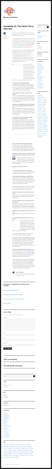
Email (4, 337)
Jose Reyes (10, 450)
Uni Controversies (6, 432)
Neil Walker (10, 453)
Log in (5, 394)
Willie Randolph (16, 457)
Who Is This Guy (40, 85)
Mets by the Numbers (10, 17)
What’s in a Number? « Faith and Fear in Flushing (15, 294)
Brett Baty (23, 444)
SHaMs (5, 423)
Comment (5, 317)
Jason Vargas (22, 448)
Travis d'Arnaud (6, 457)
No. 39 (24, 61)
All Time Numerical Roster (42, 35)
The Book (5, 387)
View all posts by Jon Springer (20, 275)
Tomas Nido (31, 455)
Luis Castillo (5, 451)
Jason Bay (17, 448)
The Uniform (6, 428)
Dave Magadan (16, 147)
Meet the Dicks (6, 414)
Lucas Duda (30, 450)
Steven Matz (22, 455)
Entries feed (5, 395)
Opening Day (6, 421)
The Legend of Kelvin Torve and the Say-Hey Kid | (15, 298)
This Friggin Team (6, 429)
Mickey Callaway (21, 451)
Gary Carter (25, 446)
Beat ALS (5, 412)
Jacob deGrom (10, 448)
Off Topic (39, 70)
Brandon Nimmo (18, 444)
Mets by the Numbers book (28, 77)
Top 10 (5, 430)
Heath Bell (29, 446)
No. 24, (17, 45)
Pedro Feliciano (6, 455)
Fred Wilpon (21, 446)
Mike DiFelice (27, 451)
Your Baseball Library (7, 437)
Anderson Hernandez (12, 444)
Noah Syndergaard (20, 453)
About (5, 383)
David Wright (11, 446)
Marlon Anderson (10, 451)
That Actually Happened (7, 426)
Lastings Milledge (25, 450)
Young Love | (9, 303)
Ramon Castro (11, 455)
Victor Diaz (10, 457)
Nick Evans (14, 453)
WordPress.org (6, 397)
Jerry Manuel (31, 448)
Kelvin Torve (14, 32)
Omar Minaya (30, 453)
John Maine (5, 450)
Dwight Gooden (16, 446)
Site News (5, 424)
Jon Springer (5, 35)
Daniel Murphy (6, 446)
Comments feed (6, 396)
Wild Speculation (6, 436)
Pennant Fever (6, 422)
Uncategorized (5, 38)
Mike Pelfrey (32, 451)
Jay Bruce (26, 448)
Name (4, 332)
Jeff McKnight (6, 386)
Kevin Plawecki (19, 450)
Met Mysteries (6, 417)
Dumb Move (6, 413)
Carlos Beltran (28, 444)
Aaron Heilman (6, 444)
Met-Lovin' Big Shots (7, 418)
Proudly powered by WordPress (14, 464)
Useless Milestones (6, 433)
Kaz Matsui (14, 450)
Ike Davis (5, 448)
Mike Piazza (5, 453)
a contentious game (25, 253)
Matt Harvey (16, 451)
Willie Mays (16, 47)
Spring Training (6, 425)
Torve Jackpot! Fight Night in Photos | (13, 290)
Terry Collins (27, 455)
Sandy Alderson (17, 455)
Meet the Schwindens (7, 415)
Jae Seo (14, 448)
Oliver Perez (25, 453)
